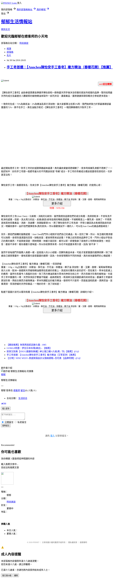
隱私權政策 (72, 542)
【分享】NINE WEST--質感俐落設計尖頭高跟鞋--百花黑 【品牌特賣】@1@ (44, 358)
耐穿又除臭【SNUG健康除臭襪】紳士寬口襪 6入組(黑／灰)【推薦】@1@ (43, 351)
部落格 (10, 52)
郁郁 (3, 374)
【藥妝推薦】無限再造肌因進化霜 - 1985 (26, 345)
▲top (3, 403)
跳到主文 (5, 29)
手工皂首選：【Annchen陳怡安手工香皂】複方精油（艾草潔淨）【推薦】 (42, 355)
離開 (16, 575)
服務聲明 (83, 542)
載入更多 (5, 409)
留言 (23, 390)
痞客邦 (16, 390)
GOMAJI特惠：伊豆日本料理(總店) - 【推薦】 (29, 348)
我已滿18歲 (6, 575)
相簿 (9, 49)
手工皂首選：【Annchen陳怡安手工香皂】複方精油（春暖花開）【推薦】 (60, 67)
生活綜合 (22, 398)
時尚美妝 (23, 43)
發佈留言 (5, 426)
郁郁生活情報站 (16, 21)
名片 (9, 55)
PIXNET (36, 542)
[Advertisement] (33, 133)
